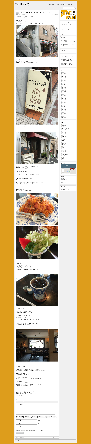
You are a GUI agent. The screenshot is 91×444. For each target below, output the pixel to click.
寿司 (63, 148)
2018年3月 (64, 86)
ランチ (63, 137)
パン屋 (63, 133)
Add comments (55, 14)
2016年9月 (64, 109)
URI (20, 426)
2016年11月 (64, 106)
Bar (62, 122)
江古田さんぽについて (66, 189)
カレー (63, 129)
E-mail (20, 423)
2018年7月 (64, 80)
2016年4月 (64, 116)
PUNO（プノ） (55, 437)
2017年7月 (64, 95)
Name (20, 420)
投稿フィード (64, 179)
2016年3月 (64, 117)
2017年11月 (64, 90)
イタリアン (64, 124)
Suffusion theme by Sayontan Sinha (71, 440)
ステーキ (63, 132)
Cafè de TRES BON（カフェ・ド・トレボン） (35, 12)
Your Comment (20, 404)
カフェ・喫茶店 (23, 14)
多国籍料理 (64, 146)
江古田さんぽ (22, 4)
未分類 (63, 151)
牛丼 (63, 157)
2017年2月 (64, 102)
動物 (63, 140)
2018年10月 (64, 76)
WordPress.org (64, 182)
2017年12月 (64, 88)
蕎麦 (63, 159)
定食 (63, 147)
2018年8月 (64, 79)
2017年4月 (64, 99)
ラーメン (63, 136)
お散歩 (63, 126)
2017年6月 (64, 97)
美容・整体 (64, 158)
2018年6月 (64, 81)
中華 (63, 139)
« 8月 (62, 34)
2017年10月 (64, 91)
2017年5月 (64, 98)
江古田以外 (64, 154)
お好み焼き (64, 125)
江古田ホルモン (65, 63)
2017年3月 (64, 101)
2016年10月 (64, 108)
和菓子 (63, 143)
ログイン (63, 178)
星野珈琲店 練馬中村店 (20, 437)
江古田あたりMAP (65, 188)
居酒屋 (63, 150)
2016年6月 (64, 113)
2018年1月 (64, 87)
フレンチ (63, 135)
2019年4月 (64, 72)
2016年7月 (64, 112)
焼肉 (63, 155)
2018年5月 (64, 83)
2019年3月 (64, 73)
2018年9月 (64, 77)
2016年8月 (64, 110)
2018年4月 (64, 84)
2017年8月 (64, 94)
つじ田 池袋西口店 (65, 40)
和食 (63, 144)
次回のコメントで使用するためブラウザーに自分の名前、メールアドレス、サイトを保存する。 (30, 430)
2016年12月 (64, 105)
